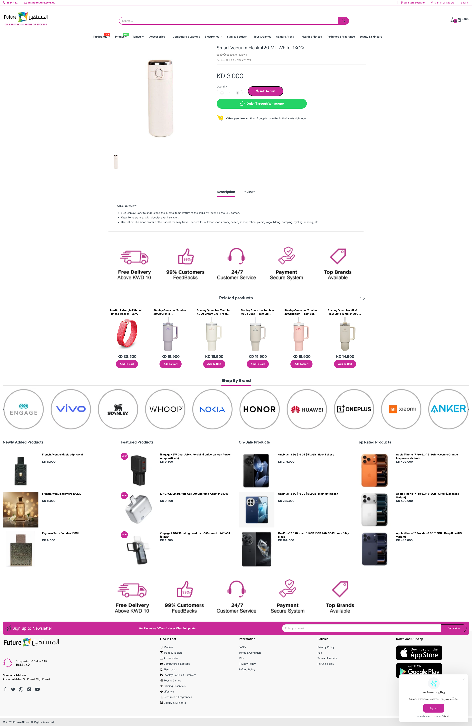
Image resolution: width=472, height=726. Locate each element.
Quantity (222, 86)
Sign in (438, 2)
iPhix (241, 658)
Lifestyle (169, 691)
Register (450, 2)
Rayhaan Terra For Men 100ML (61, 533)
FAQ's (242, 647)
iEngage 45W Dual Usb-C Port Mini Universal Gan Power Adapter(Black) (195, 456)
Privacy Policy (247, 663)
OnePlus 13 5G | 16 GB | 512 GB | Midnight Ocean (308, 493)
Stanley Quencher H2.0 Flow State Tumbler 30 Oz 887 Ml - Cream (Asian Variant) (300, 312)
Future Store (21, 722)
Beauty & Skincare (175, 702)
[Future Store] (26, 19)
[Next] (360, 298)
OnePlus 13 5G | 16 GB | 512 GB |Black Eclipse (306, 454)
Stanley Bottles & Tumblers (180, 674)
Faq (319, 652)
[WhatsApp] (21, 689)
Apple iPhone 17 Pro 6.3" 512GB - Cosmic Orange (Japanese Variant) (427, 456)
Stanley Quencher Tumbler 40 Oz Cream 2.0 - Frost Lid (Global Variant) (170, 312)
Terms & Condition (250, 652)
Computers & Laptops (177, 663)
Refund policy (325, 663)
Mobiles (168, 647)
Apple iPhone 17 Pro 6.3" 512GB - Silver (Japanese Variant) (427, 495)
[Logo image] (23, 409)
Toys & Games (172, 680)
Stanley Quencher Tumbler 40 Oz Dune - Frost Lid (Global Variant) (213, 312)
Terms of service (327, 658)
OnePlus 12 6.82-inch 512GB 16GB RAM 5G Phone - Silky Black (313, 535)
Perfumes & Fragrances (178, 697)
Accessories (171, 658)
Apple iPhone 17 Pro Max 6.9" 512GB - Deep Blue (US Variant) (429, 535)
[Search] (343, 21)
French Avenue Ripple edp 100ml (62, 454)
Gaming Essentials (174, 686)
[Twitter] (13, 689)
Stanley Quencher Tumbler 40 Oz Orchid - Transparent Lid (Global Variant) (126, 312)
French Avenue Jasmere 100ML (61, 493)
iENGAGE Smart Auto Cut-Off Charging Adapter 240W (194, 493)
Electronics (170, 669)
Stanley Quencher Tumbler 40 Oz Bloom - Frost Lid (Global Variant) (257, 312)
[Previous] (364, 298)
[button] (225, 54)
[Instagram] (29, 689)
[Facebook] (5, 689)
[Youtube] (37, 689)
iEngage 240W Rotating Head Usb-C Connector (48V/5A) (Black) (195, 535)
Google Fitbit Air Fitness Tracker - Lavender (343, 312)
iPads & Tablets (173, 652)
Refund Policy (247, 669)
